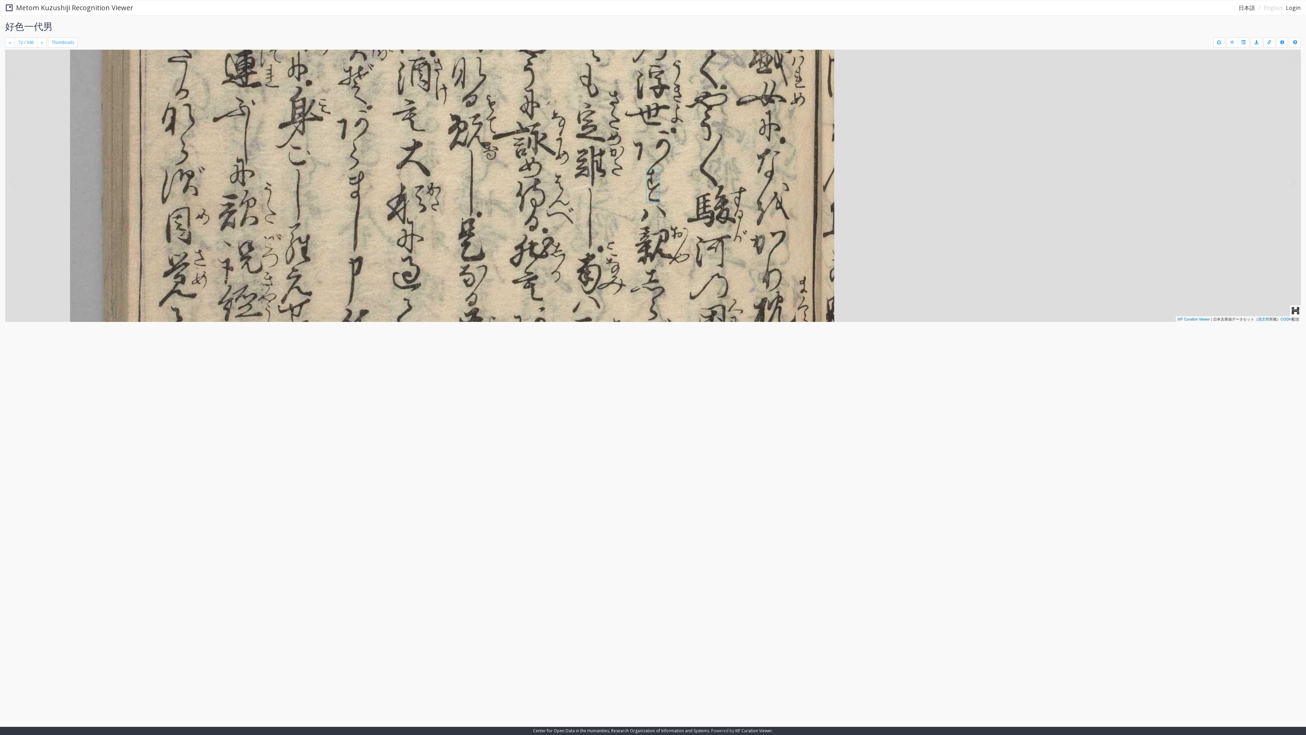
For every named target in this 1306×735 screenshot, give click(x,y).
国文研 (1263, 319)
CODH (1286, 319)
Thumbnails (63, 42)
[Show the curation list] (1243, 42)
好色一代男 (29, 26)
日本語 (1247, 8)
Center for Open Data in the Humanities (571, 731)
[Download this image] (1256, 42)
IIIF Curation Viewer (1193, 319)
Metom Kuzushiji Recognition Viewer (74, 7)
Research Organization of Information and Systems (660, 731)
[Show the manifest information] (1282, 42)
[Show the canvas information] (1269, 42)
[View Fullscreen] (13, 78)
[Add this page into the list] (1232, 42)
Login (1293, 8)
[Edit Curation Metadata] (1219, 42)
